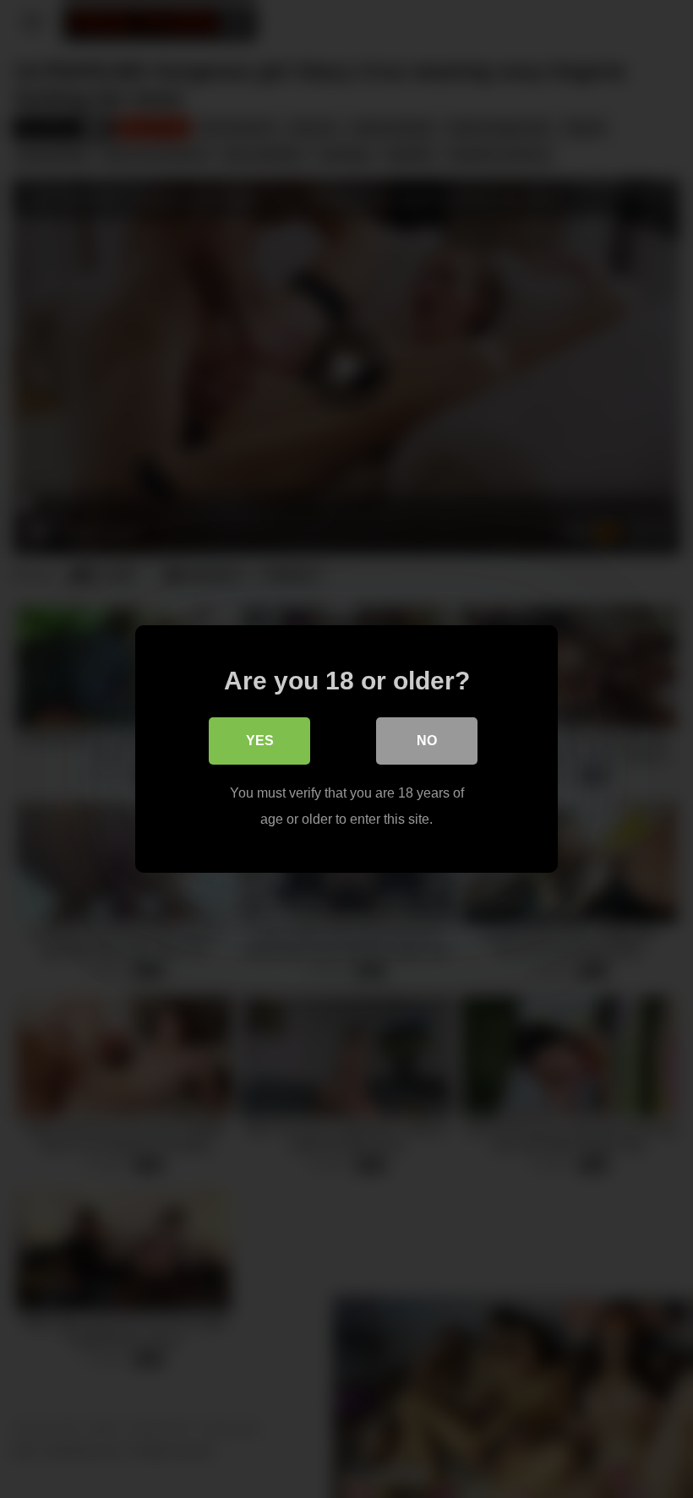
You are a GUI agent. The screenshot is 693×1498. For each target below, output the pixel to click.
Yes (260, 740)
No (427, 740)
